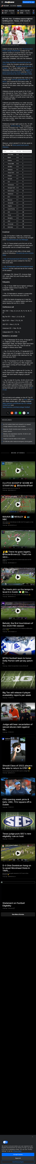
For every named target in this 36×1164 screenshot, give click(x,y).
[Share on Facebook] (16, 413)
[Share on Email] (24, 413)
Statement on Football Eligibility (14, 904)
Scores (13, 5)
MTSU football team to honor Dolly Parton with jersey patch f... (18, 661)
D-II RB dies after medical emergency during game (17, 441)
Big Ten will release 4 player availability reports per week (17, 693)
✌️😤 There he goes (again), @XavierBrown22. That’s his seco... (17, 554)
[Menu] (2, 2)
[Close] (32, 1136)
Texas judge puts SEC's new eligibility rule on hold (17, 835)
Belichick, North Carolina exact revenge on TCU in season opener (17, 430)
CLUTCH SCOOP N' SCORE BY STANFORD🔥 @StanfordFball (18, 484)
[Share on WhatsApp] (20, 413)
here (25, 399)
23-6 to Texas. (15, 126)
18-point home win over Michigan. (17, 240)
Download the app (28, 2)
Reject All (18, 1158)
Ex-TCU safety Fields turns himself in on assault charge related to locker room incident (17, 425)
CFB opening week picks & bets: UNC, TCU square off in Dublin (17, 802)
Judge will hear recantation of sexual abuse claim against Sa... (18, 727)
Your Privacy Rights (18, 1162)
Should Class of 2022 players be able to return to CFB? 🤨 (17, 766)
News (19, 5)
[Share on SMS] (28, 413)
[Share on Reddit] (12, 413)
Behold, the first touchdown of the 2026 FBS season (18, 624)
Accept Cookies (18, 1154)
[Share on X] (8, 413)
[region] (18, 1149)
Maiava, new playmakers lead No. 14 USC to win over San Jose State (17, 435)
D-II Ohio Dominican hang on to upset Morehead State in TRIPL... (17, 868)
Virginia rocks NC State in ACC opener (14, 438)
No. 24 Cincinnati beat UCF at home (16, 259)
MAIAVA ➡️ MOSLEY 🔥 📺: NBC (16, 518)
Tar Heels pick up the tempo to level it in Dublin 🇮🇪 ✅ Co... (18, 590)
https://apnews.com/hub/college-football (16, 407)
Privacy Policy (17, 1151)
